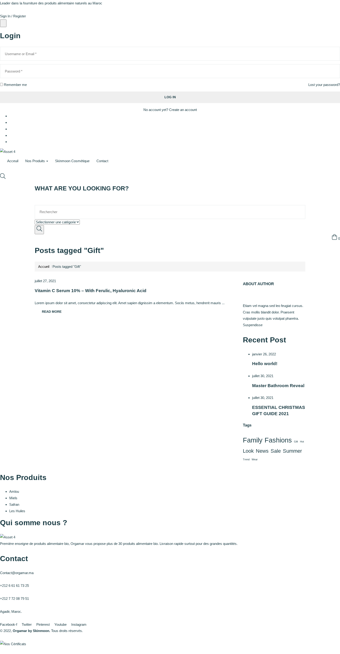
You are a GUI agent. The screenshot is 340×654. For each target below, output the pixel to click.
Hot (302, 441)
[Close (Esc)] (3, 23)
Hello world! (264, 363)
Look (248, 451)
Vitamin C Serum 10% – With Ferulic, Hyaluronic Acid (90, 290)
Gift (296, 441)
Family (253, 440)
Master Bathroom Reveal (278, 385)
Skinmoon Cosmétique (72, 161)
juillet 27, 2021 (45, 281)
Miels (13, 498)
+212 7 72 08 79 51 (14, 598)
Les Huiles (17, 511)
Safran (14, 504)
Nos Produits (35, 161)
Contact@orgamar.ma (17, 573)
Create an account (183, 110)
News (262, 451)
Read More (52, 311)
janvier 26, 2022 (264, 354)
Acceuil (12, 161)
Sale (276, 451)
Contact (102, 161)
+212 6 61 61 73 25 (14, 586)
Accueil (43, 267)
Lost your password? (324, 85)
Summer (292, 451)
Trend (246, 459)
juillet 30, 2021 (262, 376)
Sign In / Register (13, 16)
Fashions (278, 440)
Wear (255, 459)
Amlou (14, 491)
